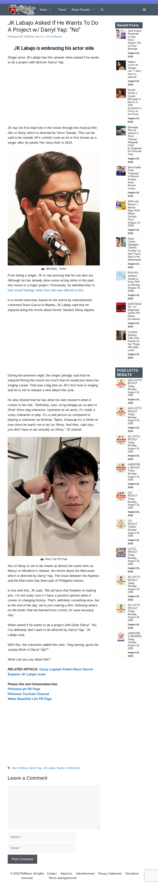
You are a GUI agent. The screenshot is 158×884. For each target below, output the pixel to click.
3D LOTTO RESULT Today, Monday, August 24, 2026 (134, 584)
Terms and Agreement (62, 878)
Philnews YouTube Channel (28, 694)
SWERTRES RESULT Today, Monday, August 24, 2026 (134, 472)
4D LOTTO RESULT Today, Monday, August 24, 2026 (134, 444)
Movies (57, 36)
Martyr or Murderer (68, 767)
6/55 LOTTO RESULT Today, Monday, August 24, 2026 (135, 388)
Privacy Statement (110, 873)
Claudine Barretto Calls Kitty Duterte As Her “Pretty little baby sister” (134, 341)
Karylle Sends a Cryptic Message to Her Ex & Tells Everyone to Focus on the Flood (134, 102)
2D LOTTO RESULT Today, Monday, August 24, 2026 (134, 613)
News (43, 9)
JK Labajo (49, 767)
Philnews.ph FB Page (24, 689)
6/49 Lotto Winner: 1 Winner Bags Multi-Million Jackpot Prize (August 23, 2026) (134, 213)
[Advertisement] (54, 97)
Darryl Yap (35, 767)
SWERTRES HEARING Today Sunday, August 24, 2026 (135, 641)
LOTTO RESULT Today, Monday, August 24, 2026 (134, 556)
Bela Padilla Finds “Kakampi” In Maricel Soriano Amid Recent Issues (134, 178)
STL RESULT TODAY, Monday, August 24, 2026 (134, 528)
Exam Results (81, 9)
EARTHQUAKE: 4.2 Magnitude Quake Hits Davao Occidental (135, 311)
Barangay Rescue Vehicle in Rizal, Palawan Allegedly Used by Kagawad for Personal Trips (134, 141)
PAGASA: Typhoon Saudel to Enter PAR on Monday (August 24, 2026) (134, 281)
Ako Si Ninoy (19, 767)
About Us (66, 873)
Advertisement (85, 873)
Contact (52, 873)
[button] (102, 9)
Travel (62, 9)
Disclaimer (132, 873)
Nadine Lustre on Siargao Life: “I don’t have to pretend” (134, 69)
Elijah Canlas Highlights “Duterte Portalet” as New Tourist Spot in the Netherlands (134, 249)
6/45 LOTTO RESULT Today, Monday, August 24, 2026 (135, 416)
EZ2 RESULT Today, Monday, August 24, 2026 (134, 500)
